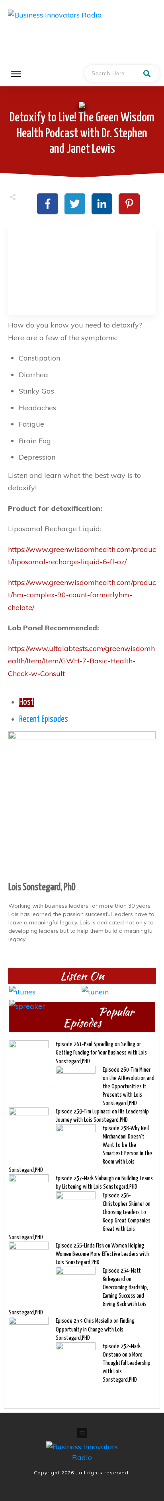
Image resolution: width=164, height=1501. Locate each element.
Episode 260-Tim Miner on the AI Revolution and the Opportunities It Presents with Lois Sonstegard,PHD (128, 1086)
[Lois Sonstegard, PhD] (82, 804)
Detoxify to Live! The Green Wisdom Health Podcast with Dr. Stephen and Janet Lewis (82, 133)
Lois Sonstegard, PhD (42, 887)
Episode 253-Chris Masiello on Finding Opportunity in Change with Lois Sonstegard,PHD (95, 1329)
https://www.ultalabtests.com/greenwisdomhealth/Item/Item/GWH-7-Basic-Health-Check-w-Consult (81, 661)
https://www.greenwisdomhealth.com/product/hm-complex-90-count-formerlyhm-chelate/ (82, 595)
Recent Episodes (43, 719)
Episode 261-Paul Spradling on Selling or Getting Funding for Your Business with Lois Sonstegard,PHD (101, 1052)
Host (26, 702)
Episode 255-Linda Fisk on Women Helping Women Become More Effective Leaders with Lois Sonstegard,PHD (102, 1254)
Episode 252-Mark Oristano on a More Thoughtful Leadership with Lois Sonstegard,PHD (126, 1363)
